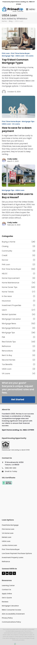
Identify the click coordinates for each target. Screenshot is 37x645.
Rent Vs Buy (7, 355)
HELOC (4, 273)
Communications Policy (11, 622)
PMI (3, 337)
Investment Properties (11, 305)
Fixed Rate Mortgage (10, 525)
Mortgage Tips (8, 56)
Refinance (6, 346)
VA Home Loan (7, 533)
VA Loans (29, 56)
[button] (30, 9)
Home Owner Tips (9, 287)
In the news (7, 296)
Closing (5, 246)
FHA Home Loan (8, 529)
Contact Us (6, 589)
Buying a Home (8, 242)
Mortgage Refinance (11, 328)
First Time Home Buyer (20, 53)
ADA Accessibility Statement (13, 614)
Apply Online (7, 593)
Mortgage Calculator (11, 319)
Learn (4, 310)
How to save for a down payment (16, 129)
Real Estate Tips (9, 341)
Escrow (5, 260)
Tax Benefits (7, 364)
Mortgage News (9, 323)
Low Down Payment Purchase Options (17, 553)
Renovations (7, 351)
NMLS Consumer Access (11, 610)
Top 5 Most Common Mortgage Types (15, 61)
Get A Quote (7, 598)
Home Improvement (11, 278)
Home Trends (8, 291)
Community (7, 251)
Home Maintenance (10, 282)
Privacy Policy (7, 618)
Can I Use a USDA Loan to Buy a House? (17, 195)
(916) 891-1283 (10, 468)
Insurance (6, 301)
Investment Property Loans (12, 557)
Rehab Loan (6, 537)
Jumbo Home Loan (9, 545)
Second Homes (8, 360)
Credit (4, 255)
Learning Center (8, 585)
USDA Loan (19, 56)
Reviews (5, 602)
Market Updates (9, 314)
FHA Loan (6, 53)
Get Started (17, 399)
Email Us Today (11, 471)
